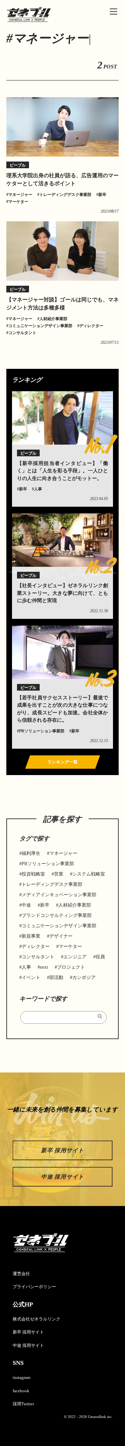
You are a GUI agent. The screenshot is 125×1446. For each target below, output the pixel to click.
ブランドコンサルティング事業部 (57, 915)
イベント (31, 977)
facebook (21, 1390)
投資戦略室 (33, 874)
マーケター (18, 201)
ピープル (18, 165)
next (44, 967)
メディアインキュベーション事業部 (59, 894)
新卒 (102, 194)
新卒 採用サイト (62, 1150)
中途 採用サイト (62, 1176)
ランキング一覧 (62, 761)
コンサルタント (22, 332)
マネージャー (20, 194)
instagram (21, 1377)
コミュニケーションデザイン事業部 (40, 325)
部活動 (56, 977)
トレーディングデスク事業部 (65, 194)
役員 (100, 956)
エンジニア (75, 956)
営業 (58, 874)
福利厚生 (31, 853)
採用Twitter (23, 1403)
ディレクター (91, 325)
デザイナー (61, 936)
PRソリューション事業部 (41, 731)
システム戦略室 (88, 874)
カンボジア (84, 977)
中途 (26, 905)
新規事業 (31, 936)
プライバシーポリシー (34, 1286)
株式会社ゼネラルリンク (36, 1318)
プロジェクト (71, 967)
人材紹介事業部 (53, 318)
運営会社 (21, 1273)
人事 (38, 489)
